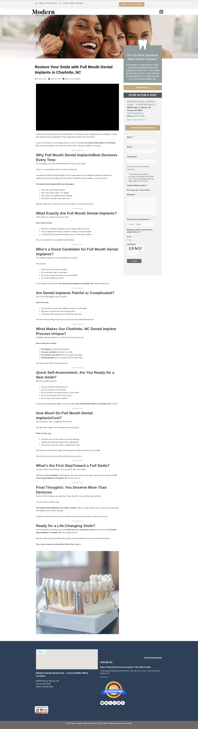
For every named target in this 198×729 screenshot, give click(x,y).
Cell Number (132, 157)
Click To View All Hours (136, 120)
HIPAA (105, 723)
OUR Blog (106, 662)
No (130, 240)
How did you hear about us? (139, 219)
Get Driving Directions (135, 113)
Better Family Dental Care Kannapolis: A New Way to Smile (125, 667)
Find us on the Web (124, 723)
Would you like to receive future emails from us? (139, 231)
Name (130, 137)
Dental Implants (75, 79)
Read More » (104, 677)
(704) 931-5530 (138, 116)
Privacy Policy (96, 723)
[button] (161, 12)
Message (131, 194)
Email (130, 147)
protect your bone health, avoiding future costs (62, 445)
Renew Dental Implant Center (59, 175)
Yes (130, 236)
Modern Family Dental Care (48, 516)
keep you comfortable (78, 308)
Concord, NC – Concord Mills (139, 190)
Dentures (44, 439)
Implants (44, 442)
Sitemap (113, 723)
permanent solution (59, 398)
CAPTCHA (131, 244)
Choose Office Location (137, 185)
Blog (66, 79)
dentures (63, 387)
